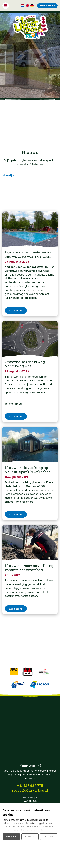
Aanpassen (30, 836)
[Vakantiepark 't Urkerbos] (30, 27)
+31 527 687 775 (30, 785)
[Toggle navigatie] (5, 5)
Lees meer (15, 310)
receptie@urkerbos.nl (30, 790)
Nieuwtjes (8, 175)
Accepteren (11, 836)
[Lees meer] (30, 229)
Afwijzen (49, 836)
